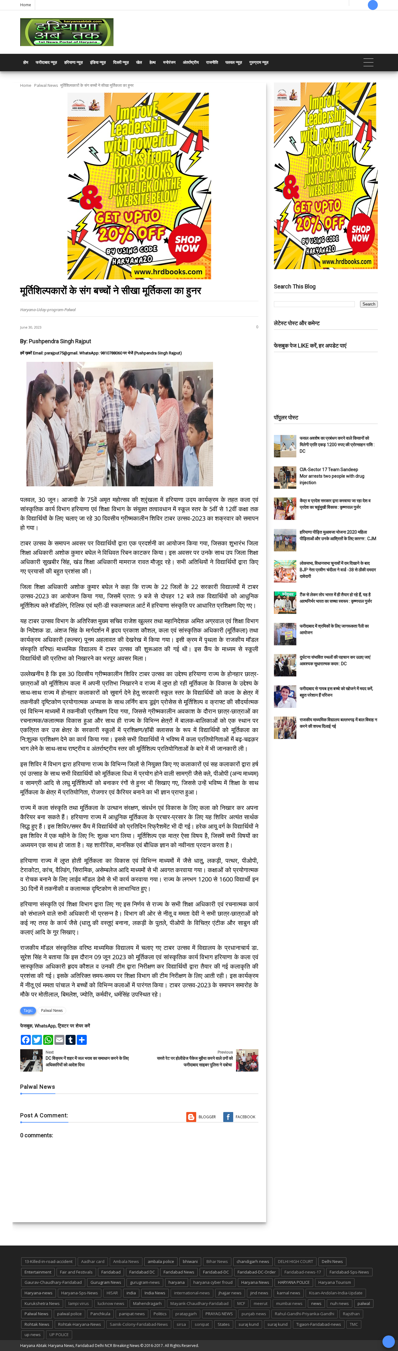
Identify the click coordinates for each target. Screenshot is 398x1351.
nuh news (339, 1303)
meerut (260, 1303)
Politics (160, 1313)
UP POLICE (59, 1334)
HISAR (112, 1293)
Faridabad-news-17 (303, 1272)
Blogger (207, 1117)
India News (155, 1293)
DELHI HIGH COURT (295, 1261)
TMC (354, 1324)
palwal (364, 1303)
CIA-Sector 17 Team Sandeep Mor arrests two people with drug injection (332, 476)
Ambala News (126, 1261)
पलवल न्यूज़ (233, 62)
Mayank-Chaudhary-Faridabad (199, 1303)
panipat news (132, 1313)
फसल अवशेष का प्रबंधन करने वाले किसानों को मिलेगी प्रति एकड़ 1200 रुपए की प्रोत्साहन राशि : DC (337, 445)
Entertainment (38, 1272)
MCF (241, 1303)
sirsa (181, 1324)
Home (25, 4)
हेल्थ (153, 62)
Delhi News (332, 1261)
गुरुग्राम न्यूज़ (258, 62)
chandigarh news (253, 1261)
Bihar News (217, 1261)
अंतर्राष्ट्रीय (191, 62)
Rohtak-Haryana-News (79, 1324)
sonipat (202, 1324)
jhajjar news (230, 1293)
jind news (259, 1293)
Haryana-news (39, 1293)
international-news (192, 1293)
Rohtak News (37, 1324)
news (316, 1303)
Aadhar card (92, 1261)
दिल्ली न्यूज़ (121, 62)
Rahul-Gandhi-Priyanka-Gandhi (304, 1313)
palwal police (69, 1313)
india (131, 1293)
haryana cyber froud (213, 1282)
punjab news (254, 1313)
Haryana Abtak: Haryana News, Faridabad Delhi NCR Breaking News (79, 1345)
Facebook (245, 1117)
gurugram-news (145, 1282)
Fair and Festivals (76, 1272)
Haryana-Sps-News (79, 1293)
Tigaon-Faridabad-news (318, 1324)
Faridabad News (179, 1272)
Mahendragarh (147, 1303)
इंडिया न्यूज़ (98, 62)
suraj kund (248, 1324)
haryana (177, 1282)
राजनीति (212, 62)
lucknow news (111, 1303)
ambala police (161, 1261)
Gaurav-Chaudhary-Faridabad (53, 1282)
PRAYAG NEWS (219, 1313)
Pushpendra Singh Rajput (60, 341)
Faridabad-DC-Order (257, 1272)
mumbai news (289, 1303)
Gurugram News (105, 1282)
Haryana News (255, 1282)
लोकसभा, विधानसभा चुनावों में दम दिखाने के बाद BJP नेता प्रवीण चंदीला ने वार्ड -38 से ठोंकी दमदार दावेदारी (338, 570)
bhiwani (190, 1261)
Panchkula (100, 1313)
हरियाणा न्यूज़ (73, 62)
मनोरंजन (169, 62)
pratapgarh (186, 1313)
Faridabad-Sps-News (349, 1272)
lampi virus (78, 1303)
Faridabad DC (142, 1272)
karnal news (288, 1293)
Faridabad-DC (216, 1272)
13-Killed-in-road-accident (48, 1261)
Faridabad (111, 1272)
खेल (139, 62)
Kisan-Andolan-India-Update (336, 1293)
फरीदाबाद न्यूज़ (46, 62)
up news (33, 1334)
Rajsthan (351, 1313)
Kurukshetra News (42, 1303)
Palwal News (46, 85)
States (224, 1324)
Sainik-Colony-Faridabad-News (139, 1324)
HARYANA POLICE (294, 1282)
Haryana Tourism (334, 1282)
